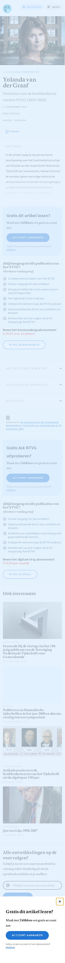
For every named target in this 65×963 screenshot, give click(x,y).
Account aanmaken (27, 935)
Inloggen (10, 947)
